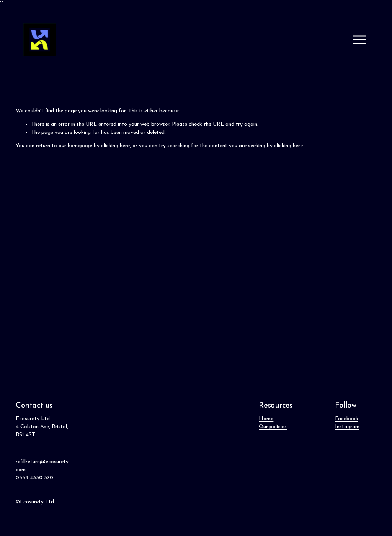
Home (266, 419)
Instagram (347, 427)
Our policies (273, 427)
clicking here (115, 146)
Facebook (346, 419)
